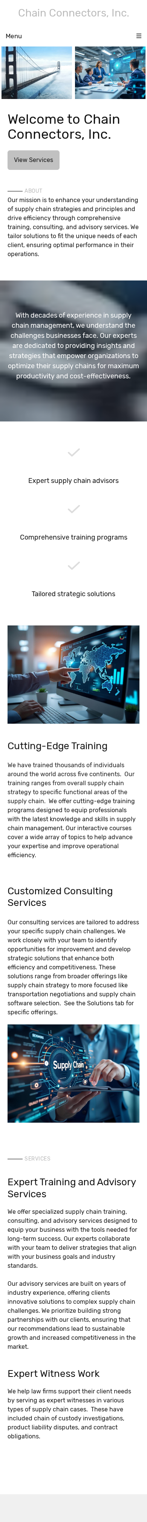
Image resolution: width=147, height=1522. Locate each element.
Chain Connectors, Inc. (73, 13)
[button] (37, 72)
